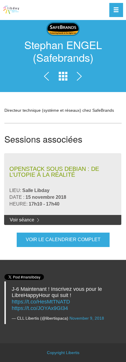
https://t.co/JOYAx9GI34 (40, 308)
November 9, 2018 (86, 318)
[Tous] (63, 77)
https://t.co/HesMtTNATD (41, 302)
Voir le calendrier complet (63, 239)
